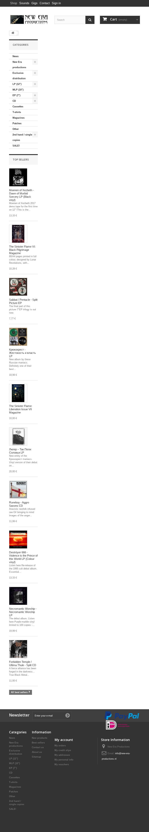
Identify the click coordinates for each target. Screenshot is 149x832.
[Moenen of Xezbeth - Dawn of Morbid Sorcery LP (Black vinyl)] (18, 177)
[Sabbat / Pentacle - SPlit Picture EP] (18, 287)
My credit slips (63, 750)
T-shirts (17, 112)
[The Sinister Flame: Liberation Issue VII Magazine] (18, 393)
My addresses (62, 755)
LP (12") (17, 84)
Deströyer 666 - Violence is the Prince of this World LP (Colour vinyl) (23, 557)
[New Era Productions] (29, 19)
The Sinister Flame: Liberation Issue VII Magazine (20, 409)
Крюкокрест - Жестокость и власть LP (22, 353)
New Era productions (19, 65)
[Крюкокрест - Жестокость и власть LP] (18, 337)
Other (16, 129)
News (16, 56)
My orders (60, 745)
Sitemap (36, 756)
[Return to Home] (12, 33)
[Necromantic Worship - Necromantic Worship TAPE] (18, 596)
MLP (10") (18, 89)
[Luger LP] (18, 436)
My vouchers (62, 764)
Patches (17, 123)
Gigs (34, 3)
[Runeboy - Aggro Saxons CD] (18, 490)
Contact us (38, 747)
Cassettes (18, 106)
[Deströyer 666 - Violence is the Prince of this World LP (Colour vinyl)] (18, 539)
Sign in (56, 3)
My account (64, 740)
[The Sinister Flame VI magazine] (18, 234)
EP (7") (16, 95)
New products (39, 738)
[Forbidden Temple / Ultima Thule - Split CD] (18, 649)
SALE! (16, 145)
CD (14, 101)
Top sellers (21, 159)
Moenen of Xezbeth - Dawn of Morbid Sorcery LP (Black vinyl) (21, 195)
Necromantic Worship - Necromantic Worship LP (23, 612)
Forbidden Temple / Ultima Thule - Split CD (22, 663)
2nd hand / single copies (22, 137)
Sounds (24, 3)
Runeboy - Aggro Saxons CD (19, 504)
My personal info (64, 759)
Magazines (19, 117)
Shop (13, 3)
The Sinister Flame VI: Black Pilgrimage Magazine (22, 250)
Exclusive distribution (19, 76)
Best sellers (38, 742)
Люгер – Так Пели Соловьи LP (20, 451)
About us (37, 752)
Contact (45, 3)
